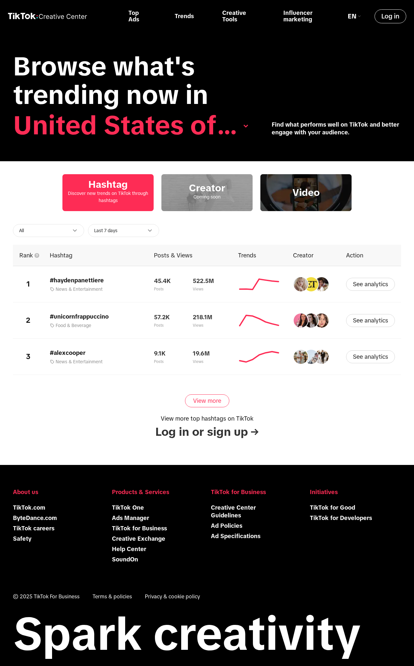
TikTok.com (29, 507)
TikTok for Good (332, 507)
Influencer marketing (297, 16)
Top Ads (133, 16)
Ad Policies (226, 526)
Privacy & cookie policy (172, 596)
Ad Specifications (235, 536)
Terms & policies (112, 596)
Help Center (129, 549)
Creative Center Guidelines (233, 511)
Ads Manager (130, 518)
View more (207, 401)
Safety (22, 539)
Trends (184, 16)
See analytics (370, 284)
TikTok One (128, 507)
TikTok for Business (139, 528)
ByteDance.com (35, 518)
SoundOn (125, 559)
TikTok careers (33, 528)
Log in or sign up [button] (207, 431)
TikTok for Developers (341, 518)
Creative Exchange (138, 539)
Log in (390, 16)
